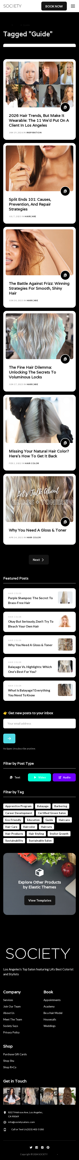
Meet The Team (12, 1019)
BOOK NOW (54, 6)
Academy (49, 1006)
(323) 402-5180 (35, 1129)
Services (8, 1000)
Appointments (52, 1000)
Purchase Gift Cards (15, 1054)
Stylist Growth (59, 833)
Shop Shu (8, 1060)
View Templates (39, 900)
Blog (16, 25)
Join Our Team (12, 1006)
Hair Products (14, 833)
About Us (8, 1013)
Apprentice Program (18, 806)
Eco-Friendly (13, 820)
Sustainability (14, 840)
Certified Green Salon (52, 813)
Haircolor (29, 826)
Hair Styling (36, 833)
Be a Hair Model (53, 1013)
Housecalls (50, 1019)
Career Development (18, 813)
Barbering (60, 806)
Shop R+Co (9, 1067)
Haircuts (46, 826)
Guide (49, 820)
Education (33, 820)
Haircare (64, 820)
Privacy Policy (11, 1032)
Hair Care (11, 826)
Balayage (43, 806)
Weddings (50, 1026)
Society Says (10, 1026)
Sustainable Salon (40, 840)
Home (6, 25)
